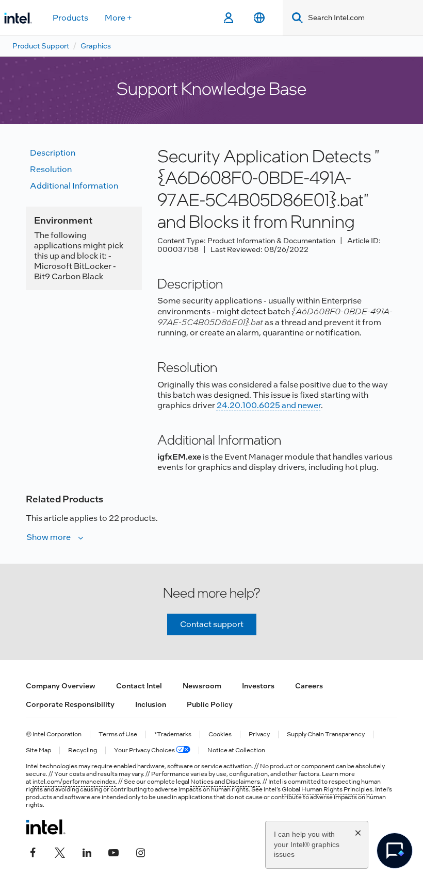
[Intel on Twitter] (60, 851)
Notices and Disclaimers (225, 781)
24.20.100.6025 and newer (269, 405)
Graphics (95, 45)
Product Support (40, 45)
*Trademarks (172, 734)
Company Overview (60, 685)
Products (70, 17)
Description (52, 152)
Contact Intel (139, 685)
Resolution (51, 169)
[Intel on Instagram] (140, 851)
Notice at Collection (236, 750)
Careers (309, 685)
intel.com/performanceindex (74, 781)
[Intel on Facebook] (33, 851)
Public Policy (210, 704)
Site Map (38, 750)
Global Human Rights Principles (327, 789)
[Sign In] (228, 18)
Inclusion (150, 704)
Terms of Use (118, 734)
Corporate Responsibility (70, 704)
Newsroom (202, 685)
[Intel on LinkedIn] (86, 851)
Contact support (211, 624)
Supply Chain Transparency (326, 734)
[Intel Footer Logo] (46, 827)
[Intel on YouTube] (113, 851)
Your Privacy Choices (145, 750)
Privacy (259, 734)
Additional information (74, 185)
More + (118, 17)
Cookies (220, 734)
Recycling (82, 750)
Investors (258, 685)
